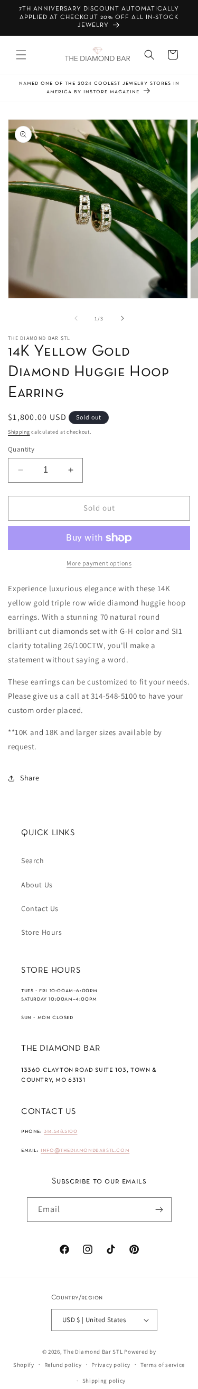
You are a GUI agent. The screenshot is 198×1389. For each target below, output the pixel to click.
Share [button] (30, 777)
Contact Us (40, 908)
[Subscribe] (159, 1209)
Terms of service (162, 1364)
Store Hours (41, 932)
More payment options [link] (99, 563)
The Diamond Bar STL (92, 1351)
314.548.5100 (60, 1131)
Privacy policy (110, 1364)
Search (32, 860)
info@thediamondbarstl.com (85, 1150)
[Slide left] (76, 318)
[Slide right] (122, 318)
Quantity (21, 449)
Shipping (19, 431)
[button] (21, 54)
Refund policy (63, 1364)
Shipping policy (104, 1380)
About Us (37, 884)
